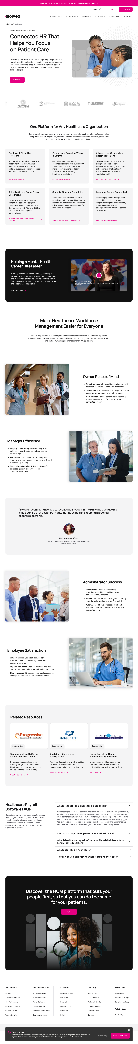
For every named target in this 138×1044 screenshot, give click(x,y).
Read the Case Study (17, 775)
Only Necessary (102, 1036)
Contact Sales (120, 1015)
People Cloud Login (122, 998)
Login (112, 9)
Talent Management (40, 1015)
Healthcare (64, 998)
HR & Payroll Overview (16, 179)
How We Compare (11, 1002)
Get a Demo (17, 80)
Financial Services (66, 993)
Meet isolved (92, 993)
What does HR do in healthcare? (74, 850)
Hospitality (64, 1002)
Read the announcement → (88, 3)
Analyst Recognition (12, 998)
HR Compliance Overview (61, 179)
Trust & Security (11, 1015)
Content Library (11, 1011)
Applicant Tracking (39, 993)
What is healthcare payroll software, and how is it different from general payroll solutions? (90, 841)
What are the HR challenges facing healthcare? (82, 805)
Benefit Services (39, 1006)
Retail (62, 1015)
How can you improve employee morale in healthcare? (85, 833)
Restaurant (64, 1011)
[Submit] (100, 9)
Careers (91, 1015)
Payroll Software (39, 1002)
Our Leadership (93, 998)
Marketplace (119, 993)
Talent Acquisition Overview (106, 179)
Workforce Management (41, 1011)
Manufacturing (65, 1006)
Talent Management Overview (106, 220)
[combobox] (95, 9)
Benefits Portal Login (122, 1002)
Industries (9, 24)
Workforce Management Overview (64, 220)
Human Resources (39, 998)
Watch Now (94, 772)
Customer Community (13, 1006)
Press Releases (93, 1011)
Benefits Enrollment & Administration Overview (22, 219)
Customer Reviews (94, 1006)
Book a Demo (125, 9)
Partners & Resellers (95, 1002)
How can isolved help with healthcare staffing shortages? (87, 856)
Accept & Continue (120, 1036)
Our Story (8, 993)
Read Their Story (17, 290)
